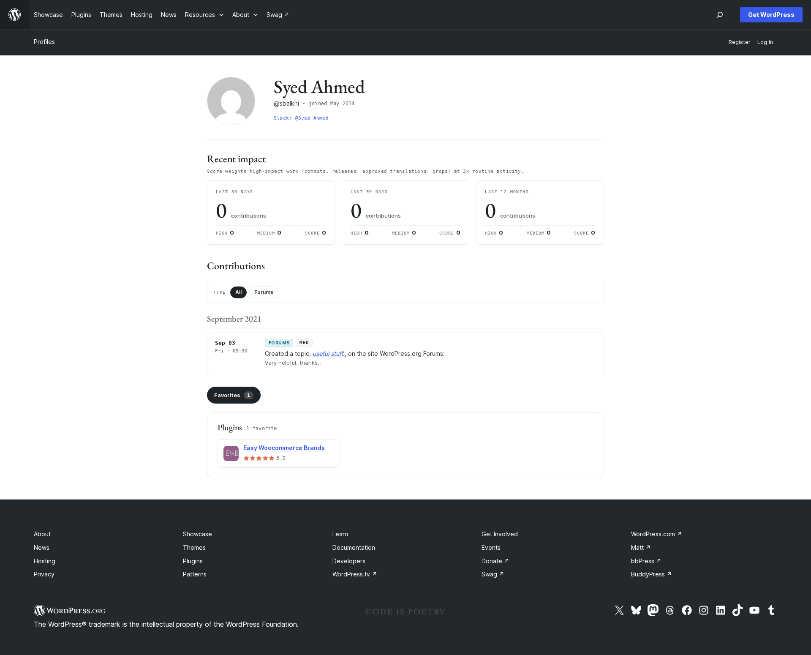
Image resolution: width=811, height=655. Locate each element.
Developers (348, 561)
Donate (495, 561)
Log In (765, 42)
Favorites (232, 395)
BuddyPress (651, 574)
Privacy (44, 574)
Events (491, 547)
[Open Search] (720, 15)
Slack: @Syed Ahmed (301, 118)
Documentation (353, 547)
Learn (340, 534)
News (41, 547)
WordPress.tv (354, 574)
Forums (263, 292)
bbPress (646, 561)
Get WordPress (771, 14)
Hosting (44, 561)
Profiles (44, 41)
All (238, 292)
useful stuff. (329, 353)
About (42, 534)
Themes (194, 547)
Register (740, 42)
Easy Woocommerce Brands (284, 447)
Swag (493, 574)
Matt (641, 547)
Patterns (195, 574)
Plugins (193, 561)
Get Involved (500, 534)
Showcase (197, 534)
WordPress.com (656, 534)
